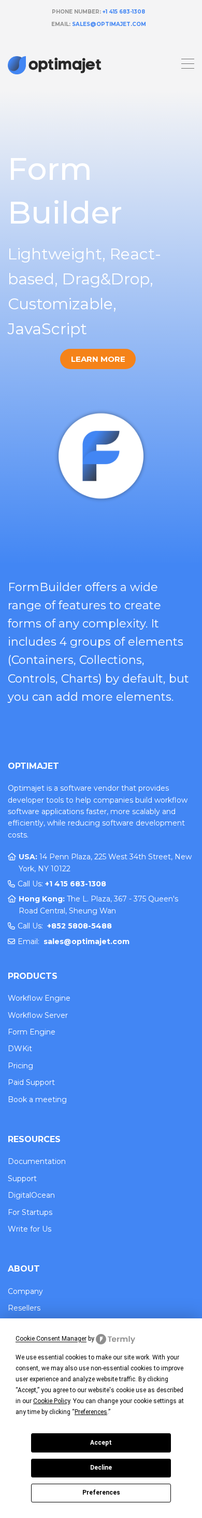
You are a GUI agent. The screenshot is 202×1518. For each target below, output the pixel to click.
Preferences (101, 1492)
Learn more (98, 359)
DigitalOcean (31, 1195)
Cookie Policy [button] (51, 1401)
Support (22, 1178)
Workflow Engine (39, 998)
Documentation (37, 1161)
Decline (101, 1467)
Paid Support (31, 1082)
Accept (101, 1442)
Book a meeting (37, 1099)
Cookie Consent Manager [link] (51, 1339)
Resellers (24, 1308)
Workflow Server (38, 1015)
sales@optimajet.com (109, 24)
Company (25, 1291)
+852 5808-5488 (79, 926)
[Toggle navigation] (187, 65)
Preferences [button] (91, 1412)
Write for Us (29, 1229)
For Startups (30, 1212)
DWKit (20, 1048)
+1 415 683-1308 (124, 11)
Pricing (20, 1065)
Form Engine (31, 1032)
